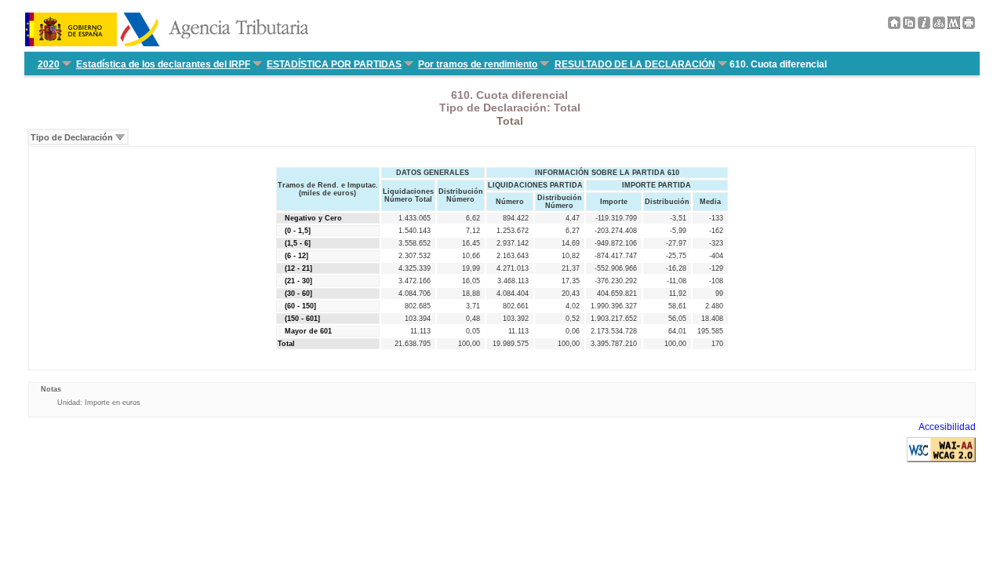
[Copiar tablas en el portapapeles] (909, 25)
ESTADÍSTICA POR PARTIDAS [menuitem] (334, 64)
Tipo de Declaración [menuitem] (72, 137)
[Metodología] (924, 25)
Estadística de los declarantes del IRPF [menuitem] (163, 64)
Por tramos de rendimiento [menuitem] (477, 64)
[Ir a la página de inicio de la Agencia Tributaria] (166, 43)
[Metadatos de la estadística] (954, 25)
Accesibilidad (947, 426)
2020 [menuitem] (49, 64)
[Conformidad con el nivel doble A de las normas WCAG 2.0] (941, 459)
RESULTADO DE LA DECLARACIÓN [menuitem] (635, 64)
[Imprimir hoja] (968, 25)
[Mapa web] (939, 25)
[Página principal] (894, 25)
